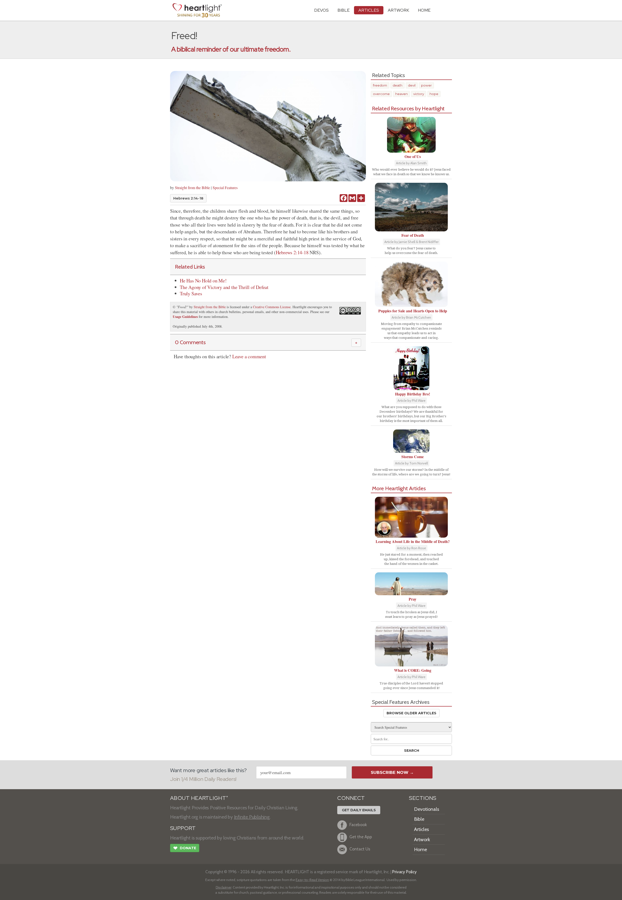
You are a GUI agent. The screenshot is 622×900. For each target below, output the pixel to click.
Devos (321, 10)
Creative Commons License (272, 307)
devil (411, 85)
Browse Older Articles (411, 713)
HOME (424, 10)
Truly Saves (191, 293)
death (397, 85)
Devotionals (426, 809)
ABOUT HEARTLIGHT (199, 798)
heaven (401, 94)
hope (434, 94)
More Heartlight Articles (399, 488)
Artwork (398, 10)
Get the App (360, 836)
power (426, 85)
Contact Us (359, 848)
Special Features (225, 187)
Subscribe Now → (392, 772)
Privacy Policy (404, 871)
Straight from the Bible (192, 187)
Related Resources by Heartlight (408, 108)
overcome (381, 94)
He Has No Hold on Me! (203, 280)
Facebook (358, 824)
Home (420, 849)
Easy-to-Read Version (312, 880)
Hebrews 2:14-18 (188, 198)
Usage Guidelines (185, 316)
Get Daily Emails (359, 810)
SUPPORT (183, 828)
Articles (368, 10)
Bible (343, 10)
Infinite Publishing (252, 817)
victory (418, 94)
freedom (380, 85)
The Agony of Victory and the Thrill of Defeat (224, 287)
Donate (184, 848)
